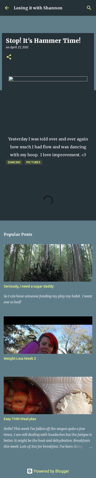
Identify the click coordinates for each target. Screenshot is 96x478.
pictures (33, 162)
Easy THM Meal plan (20, 419)
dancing (14, 162)
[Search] (89, 8)
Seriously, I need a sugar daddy (29, 286)
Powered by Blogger (51, 471)
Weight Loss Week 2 (20, 358)
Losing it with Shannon (38, 7)
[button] (9, 57)
